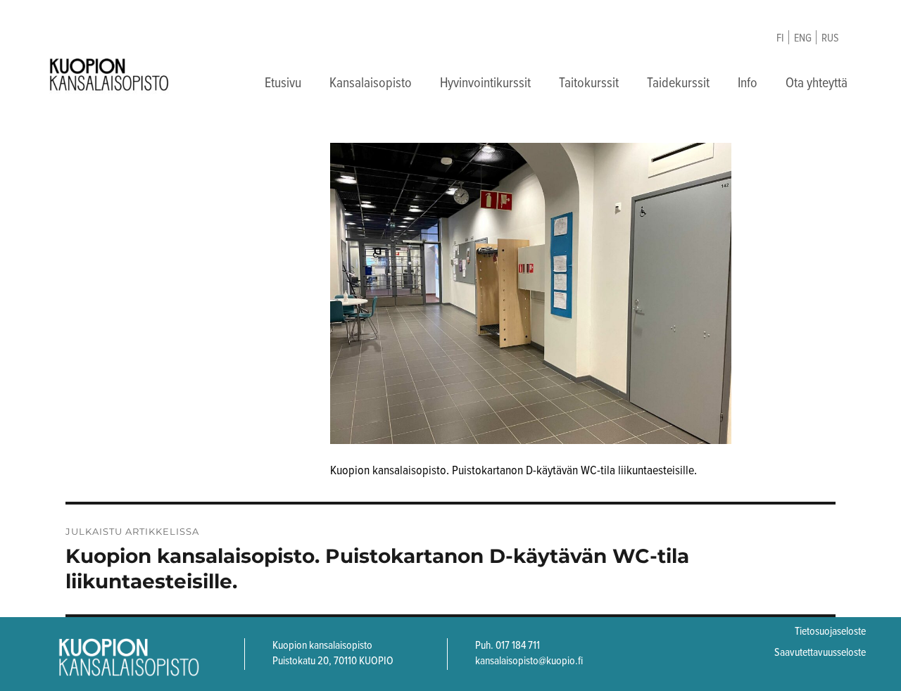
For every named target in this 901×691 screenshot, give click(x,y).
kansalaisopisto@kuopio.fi (529, 661)
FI (780, 38)
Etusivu (283, 84)
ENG (803, 38)
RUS (830, 38)
